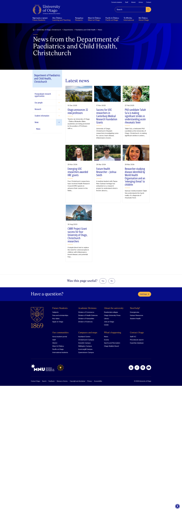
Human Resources (136, 315)
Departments (68, 30)
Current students (116, 2)
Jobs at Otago (109, 321)
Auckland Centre (84, 336)
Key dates (55, 318)
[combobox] (130, 9)
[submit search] (148, 9)
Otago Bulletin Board (111, 346)
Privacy (89, 381)
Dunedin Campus (84, 343)
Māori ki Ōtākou (58, 346)
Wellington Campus (85, 346)
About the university (114, 308)
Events (106, 340)
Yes (103, 281)
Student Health (135, 318)
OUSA (106, 325)
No (112, 281)
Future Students (60, 308)
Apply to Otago (57, 321)
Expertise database (137, 343)
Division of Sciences (85, 321)
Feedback (51, 381)
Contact (148, 2)
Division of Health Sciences (88, 315)
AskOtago (143, 294)
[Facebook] (136, 367)
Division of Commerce (86, 312)
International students (60, 352)
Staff (126, 2)
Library (141, 2)
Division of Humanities (86, 318)
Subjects (55, 312)
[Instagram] (142, 367)
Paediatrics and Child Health (85, 30)
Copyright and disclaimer (77, 381)
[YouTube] (148, 367)
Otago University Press (112, 315)
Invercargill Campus (85, 349)
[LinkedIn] (131, 367)
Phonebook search (137, 340)
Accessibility (98, 381)
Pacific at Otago (58, 349)
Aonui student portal (59, 336)
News (106, 336)
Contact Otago (137, 333)
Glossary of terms (62, 381)
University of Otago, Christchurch (49, 30)
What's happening (112, 333)
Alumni (133, 2)
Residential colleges (111, 312)
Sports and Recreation (112, 343)
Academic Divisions (87, 308)
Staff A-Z (133, 336)
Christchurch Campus (86, 340)
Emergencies (134, 312)
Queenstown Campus (86, 352)
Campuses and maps (87, 333)
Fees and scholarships (60, 315)
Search (44, 381)
